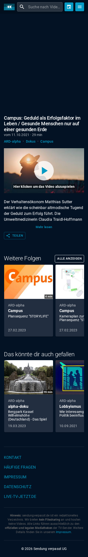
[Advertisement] (44, 63)
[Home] (10, 7)
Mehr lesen (44, 227)
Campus (46, 141)
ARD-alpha (12, 141)
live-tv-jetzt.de (20, 496)
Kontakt (13, 457)
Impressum (15, 477)
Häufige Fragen (20, 467)
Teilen (14, 235)
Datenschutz (18, 486)
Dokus (31, 141)
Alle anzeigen (69, 258)
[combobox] (45, 6)
